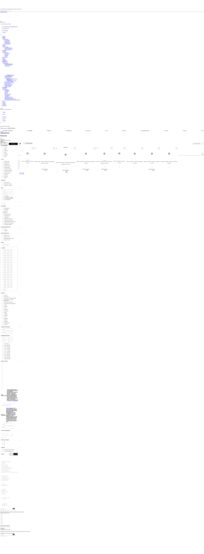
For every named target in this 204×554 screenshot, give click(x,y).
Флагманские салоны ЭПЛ (9, 449)
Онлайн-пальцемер (6, 485)
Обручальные (6, 164)
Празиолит (6, 309)
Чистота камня (9, 408)
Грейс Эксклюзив (7, 214)
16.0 (4, 255)
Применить (13, 143)
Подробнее (15, 400)
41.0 (4, 279)
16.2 (8, 255)
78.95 (5, 289)
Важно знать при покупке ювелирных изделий (10, 472)
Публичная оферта (5, 469)
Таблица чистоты (5, 480)
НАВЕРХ (2, 458)
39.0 (8, 274)
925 (7, 244)
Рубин (5, 312)
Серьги (5, 149)
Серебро (5, 230)
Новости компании (6, 491)
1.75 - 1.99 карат (7, 352)
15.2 (11, 250)
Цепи (5, 156)
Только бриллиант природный (9, 303)
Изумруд (5, 306)
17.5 (8, 262)
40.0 (4, 277)
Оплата (184, 130)
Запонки (5, 155)
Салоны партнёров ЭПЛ (8, 451)
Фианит (5, 319)
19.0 (11, 267)
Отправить (2, 528)
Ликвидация (68, 130)
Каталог (4, 133)
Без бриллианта (7, 167)
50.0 (4, 284)
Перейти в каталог (3, 12)
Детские (5, 177)
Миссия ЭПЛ (5, 489)
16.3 (11, 255)
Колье (5, 152)
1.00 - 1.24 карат (7, 348)
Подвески (6, 150)
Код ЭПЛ (4, 490)
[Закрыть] (0, 127)
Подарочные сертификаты (7, 461)
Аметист (5, 295)
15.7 (8, 252)
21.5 (8, 272)
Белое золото (6, 235)
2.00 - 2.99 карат (7, 354)
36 (22, 173)
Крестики (6, 176)
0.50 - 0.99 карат (7, 346)
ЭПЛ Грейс (6, 209)
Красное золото (7, 239)
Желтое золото (7, 236)
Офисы (5, 498)
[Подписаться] (14, 508)
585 (3, 244)
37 (23, 173)
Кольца (5, 147)
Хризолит (6, 321)
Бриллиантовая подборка (8, 223)
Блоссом (5, 212)
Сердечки (6, 174)
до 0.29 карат (6, 343)
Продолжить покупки (11, 128)
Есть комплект (7, 182)
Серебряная (6, 217)
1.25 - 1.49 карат (7, 349)
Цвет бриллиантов (5, 479)
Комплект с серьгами (8, 185)
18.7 (8, 267)
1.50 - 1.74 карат (7, 351)
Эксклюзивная (7, 215)
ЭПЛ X (106, 130)
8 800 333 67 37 (3, 500)
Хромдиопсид (6, 322)
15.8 (11, 252)
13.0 (4, 250)
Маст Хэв (6, 211)
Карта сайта (4, 484)
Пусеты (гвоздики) (7, 171)
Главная (1, 133)
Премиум (49, 130)
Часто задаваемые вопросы (7, 467)
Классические (6, 161)
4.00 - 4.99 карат (7, 357)
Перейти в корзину (3, 128)
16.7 (11, 257)
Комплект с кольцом (8, 183)
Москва (2, 141)
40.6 (11, 277)
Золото (5, 229)
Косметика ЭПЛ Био (145, 130)
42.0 (11, 279)
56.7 (11, 284)
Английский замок (7, 168)
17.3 (4, 262)
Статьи (4, 492)
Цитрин (5, 324)
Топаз (5, 316)
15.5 (4, 252)
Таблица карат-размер (6, 478)
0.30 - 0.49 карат (7, 345)
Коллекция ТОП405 (8, 224)
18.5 (4, 267)
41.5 (8, 279)
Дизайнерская (6, 208)
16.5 (8, 257)
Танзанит (6, 315)
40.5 (8, 277)
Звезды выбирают (5, 466)
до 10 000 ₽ (6, 196)
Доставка (166, 130)
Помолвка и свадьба (8, 218)
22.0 (11, 272)
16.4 (4, 257)
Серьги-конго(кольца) (8, 170)
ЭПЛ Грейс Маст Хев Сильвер (9, 221)
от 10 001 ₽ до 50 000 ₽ (8, 197)
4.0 (11, 274)
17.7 (11, 262)
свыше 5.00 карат (7, 358)
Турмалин (6, 318)
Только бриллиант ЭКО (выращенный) (8, 300)
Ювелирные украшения (7, 130)
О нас (202, 130)
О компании (3, 487)
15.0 (8, 250)
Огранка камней (5, 475)
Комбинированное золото (9, 238)
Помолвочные (7, 162)
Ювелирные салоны (7, 497)
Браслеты (6, 153)
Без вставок (6, 296)
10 (2, 523)
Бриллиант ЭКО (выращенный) (10, 298)
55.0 (8, 284)
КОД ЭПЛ (124, 130)
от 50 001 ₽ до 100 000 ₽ (8, 198)
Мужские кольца (7, 165)
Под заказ (88, 130)
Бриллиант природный (8, 302)
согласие (9, 509)
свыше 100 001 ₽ (7, 199)
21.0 (4, 272)
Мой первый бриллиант (8, 220)
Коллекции (30, 130)
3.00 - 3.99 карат (7, 355)
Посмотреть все (5, 39)
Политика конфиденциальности (8, 468)
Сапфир (5, 313)
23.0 (4, 274)
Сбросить (5, 143)
